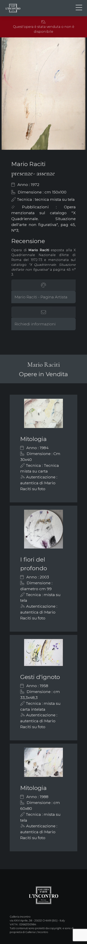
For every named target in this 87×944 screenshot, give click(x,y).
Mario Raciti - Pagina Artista (41, 296)
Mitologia (33, 438)
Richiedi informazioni (35, 324)
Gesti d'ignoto (40, 676)
